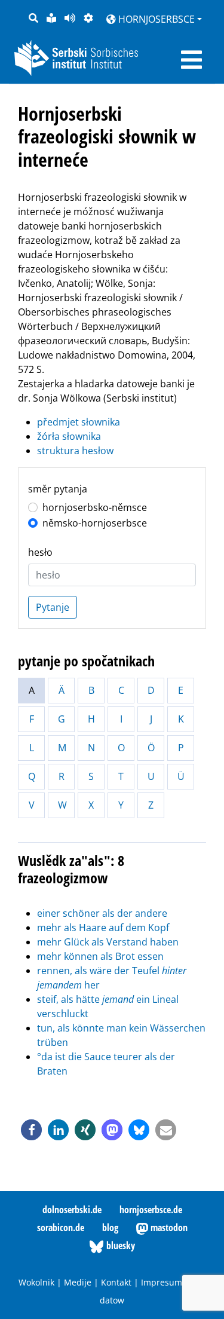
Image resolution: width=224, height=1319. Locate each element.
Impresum (161, 1282)
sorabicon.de (60, 1227)
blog (110, 1227)
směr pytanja (57, 488)
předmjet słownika (78, 422)
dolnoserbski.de (72, 1209)
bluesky (119, 1245)
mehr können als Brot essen (100, 956)
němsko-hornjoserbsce (94, 523)
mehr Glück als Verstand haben (108, 941)
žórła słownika (69, 436)
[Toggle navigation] (191, 60)
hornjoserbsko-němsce (94, 507)
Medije (77, 1282)
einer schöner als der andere (102, 913)
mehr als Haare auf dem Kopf (103, 927)
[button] (31, 1129)
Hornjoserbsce (155, 19)
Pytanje (52, 607)
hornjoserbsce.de (150, 1209)
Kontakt (116, 1282)
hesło (40, 552)
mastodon (168, 1227)
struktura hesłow (75, 450)
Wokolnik (36, 1282)
